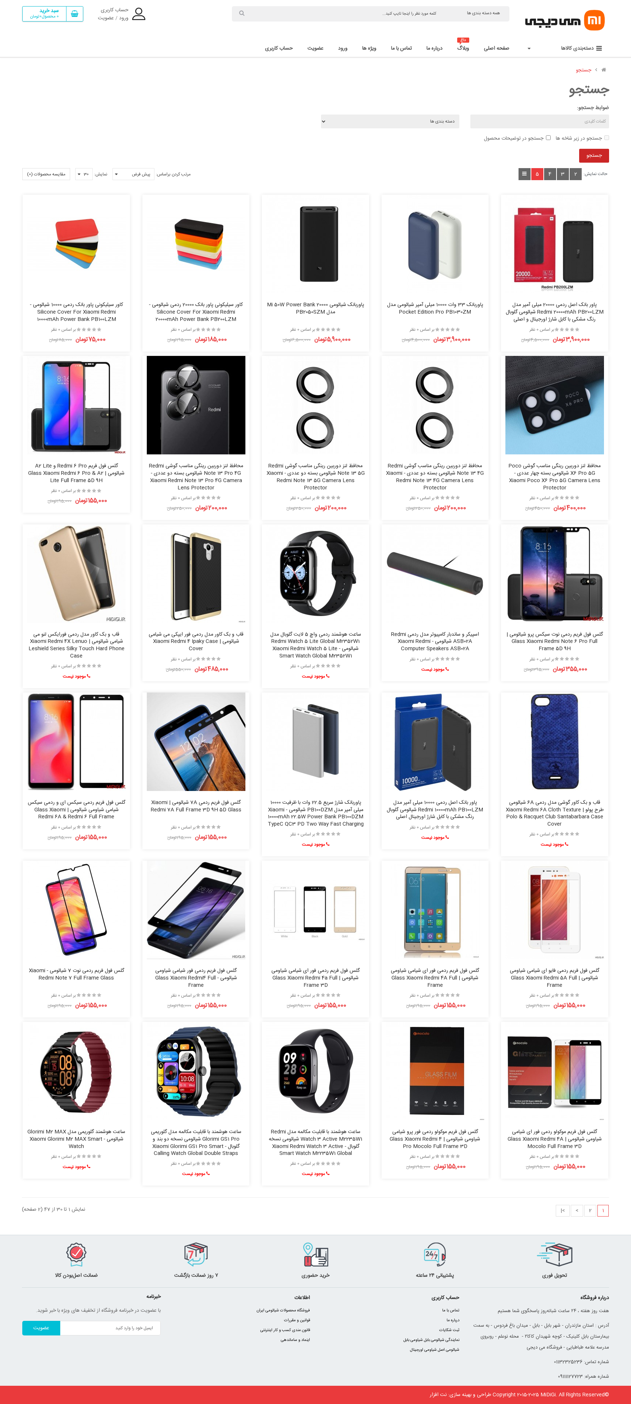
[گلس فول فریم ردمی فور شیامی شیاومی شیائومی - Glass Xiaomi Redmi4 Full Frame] (196, 910)
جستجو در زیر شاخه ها (579, 138)
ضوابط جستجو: (593, 108)
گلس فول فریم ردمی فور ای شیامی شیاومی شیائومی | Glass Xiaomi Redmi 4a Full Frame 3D (315, 978)
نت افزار (438, 1395)
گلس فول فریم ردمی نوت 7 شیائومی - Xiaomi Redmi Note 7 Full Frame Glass (76, 974)
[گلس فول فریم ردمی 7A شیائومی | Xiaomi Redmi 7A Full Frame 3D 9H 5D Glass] (196, 742)
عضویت (106, 18)
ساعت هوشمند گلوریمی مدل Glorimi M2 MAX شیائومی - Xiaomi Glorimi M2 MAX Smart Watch (76, 1139)
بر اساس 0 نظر (541, 329)
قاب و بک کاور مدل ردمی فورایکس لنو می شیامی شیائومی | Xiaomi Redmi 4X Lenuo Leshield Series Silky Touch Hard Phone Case (76, 645)
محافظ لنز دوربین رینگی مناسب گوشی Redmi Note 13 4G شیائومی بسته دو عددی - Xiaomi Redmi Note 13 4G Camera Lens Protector (435, 477)
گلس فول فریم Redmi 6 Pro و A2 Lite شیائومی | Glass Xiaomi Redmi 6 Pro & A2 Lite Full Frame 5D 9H (76, 473)
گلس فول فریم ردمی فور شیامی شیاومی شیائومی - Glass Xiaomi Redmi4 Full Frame (196, 978)
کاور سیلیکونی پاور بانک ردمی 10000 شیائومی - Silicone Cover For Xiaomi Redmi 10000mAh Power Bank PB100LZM (76, 312)
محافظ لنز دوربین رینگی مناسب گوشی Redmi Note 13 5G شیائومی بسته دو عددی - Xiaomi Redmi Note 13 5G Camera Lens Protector (316, 477)
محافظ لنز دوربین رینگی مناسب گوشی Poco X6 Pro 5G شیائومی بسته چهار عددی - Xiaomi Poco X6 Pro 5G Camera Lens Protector (554, 477)
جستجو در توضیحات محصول (513, 138)
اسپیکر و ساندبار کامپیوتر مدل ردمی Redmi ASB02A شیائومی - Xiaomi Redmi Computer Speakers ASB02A (435, 641)
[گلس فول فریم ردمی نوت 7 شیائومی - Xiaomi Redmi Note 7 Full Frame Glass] (76, 910)
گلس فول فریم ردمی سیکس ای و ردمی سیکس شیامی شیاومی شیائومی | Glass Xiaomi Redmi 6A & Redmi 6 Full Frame (76, 810)
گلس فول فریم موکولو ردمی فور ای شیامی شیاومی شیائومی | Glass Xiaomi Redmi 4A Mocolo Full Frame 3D (555, 1139)
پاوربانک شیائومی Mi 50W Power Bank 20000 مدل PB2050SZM (315, 308)
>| (563, 1210)
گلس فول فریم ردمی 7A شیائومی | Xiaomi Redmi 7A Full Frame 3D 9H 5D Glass (196, 806)
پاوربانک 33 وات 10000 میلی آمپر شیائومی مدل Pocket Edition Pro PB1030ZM (435, 308)
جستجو (583, 70)
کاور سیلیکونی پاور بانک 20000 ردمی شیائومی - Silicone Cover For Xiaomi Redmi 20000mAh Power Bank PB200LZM (196, 312)
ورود (124, 18)
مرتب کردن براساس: (173, 174)
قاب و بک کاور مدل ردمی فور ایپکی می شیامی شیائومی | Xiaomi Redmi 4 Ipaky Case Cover (196, 641)
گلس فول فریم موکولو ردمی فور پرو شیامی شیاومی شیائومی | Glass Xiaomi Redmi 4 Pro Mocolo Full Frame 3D (435, 1139)
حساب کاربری (115, 10)
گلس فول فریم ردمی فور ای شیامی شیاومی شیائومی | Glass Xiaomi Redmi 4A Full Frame (435, 978)
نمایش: (100, 174)
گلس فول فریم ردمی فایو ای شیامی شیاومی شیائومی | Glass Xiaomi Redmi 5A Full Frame (554, 978)
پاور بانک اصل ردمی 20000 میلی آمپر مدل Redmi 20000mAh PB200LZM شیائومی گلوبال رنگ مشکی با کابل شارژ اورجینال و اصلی (555, 312)
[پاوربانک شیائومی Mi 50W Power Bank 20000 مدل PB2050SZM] (315, 244)
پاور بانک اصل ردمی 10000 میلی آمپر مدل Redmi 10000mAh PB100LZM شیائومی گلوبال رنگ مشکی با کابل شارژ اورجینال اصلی (435, 810)
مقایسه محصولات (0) (46, 174)
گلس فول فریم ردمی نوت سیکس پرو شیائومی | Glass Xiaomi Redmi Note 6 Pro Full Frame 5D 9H (554, 641)
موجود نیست (433, 669)
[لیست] (525, 174)
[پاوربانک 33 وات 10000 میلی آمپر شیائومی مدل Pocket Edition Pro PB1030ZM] (435, 244)
